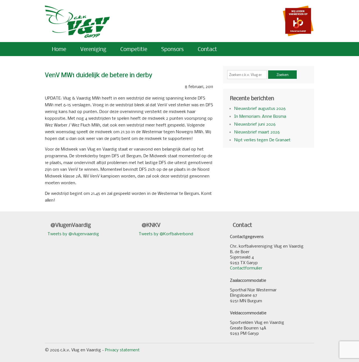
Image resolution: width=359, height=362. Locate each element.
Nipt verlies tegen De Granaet (262, 139)
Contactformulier (246, 268)
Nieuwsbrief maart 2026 (257, 132)
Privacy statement (122, 349)
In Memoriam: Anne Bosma (260, 116)
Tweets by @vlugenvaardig (73, 233)
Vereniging (93, 49)
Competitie (133, 49)
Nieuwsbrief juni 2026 (254, 124)
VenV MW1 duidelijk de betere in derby (98, 74)
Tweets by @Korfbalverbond (166, 233)
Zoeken (282, 74)
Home (59, 49)
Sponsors (172, 49)
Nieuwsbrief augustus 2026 (260, 108)
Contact (207, 49)
